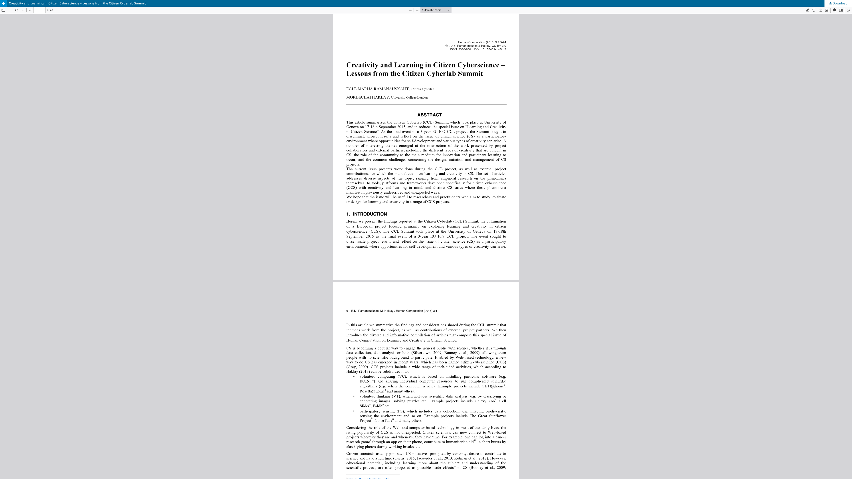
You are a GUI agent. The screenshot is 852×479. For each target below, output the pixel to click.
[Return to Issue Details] (3, 3)
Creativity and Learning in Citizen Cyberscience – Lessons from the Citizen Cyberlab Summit (77, 3)
